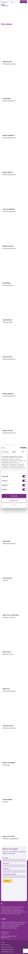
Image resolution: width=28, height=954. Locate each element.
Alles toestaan (14, 495)
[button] (26, 5)
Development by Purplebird (7, 949)
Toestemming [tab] (5, 451)
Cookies (3, 942)
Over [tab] (23, 451)
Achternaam (6, 863)
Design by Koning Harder (6, 947)
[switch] (24, 481)
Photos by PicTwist (5, 944)
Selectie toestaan (14, 500)
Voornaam (5, 857)
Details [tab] (14, 451)
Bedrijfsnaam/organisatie (9, 874)
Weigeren (14, 505)
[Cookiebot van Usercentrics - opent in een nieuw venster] (20, 448)
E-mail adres (6, 868)
